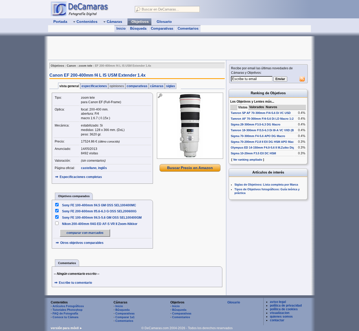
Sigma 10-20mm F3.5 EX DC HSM (253, 153)
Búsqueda (138, 28)
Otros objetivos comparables (82, 243)
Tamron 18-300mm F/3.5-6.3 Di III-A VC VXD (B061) (265, 130)
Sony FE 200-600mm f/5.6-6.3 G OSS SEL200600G (99, 211)
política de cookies (284, 309)
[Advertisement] (143, 48)
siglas (170, 86)
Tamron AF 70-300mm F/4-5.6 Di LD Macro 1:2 (262, 118)
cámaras (156, 86)
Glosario (233, 302)
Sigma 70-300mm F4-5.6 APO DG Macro (258, 136)
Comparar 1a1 (125, 317)
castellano (88, 168)
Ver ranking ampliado (247, 159)
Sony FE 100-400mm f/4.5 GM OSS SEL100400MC (99, 205)
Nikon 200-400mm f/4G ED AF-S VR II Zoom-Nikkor (99, 224)
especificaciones (94, 86)
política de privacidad (286, 305)
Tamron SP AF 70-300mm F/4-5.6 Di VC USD (261, 112)
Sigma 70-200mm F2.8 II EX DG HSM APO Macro (263, 141)
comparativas (137, 86)
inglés (102, 168)
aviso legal (278, 302)
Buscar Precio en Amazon (190, 168)
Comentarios (188, 28)
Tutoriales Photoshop (68, 309)
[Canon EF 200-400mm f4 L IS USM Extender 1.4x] (190, 126)
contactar (277, 320)
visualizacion (279, 313)
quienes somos (281, 316)
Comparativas (162, 28)
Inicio (121, 28)
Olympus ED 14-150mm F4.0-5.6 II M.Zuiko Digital (265, 147)
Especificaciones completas (81, 177)
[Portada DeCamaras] (90, 9)
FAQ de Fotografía (65, 313)
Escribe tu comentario (75, 283)
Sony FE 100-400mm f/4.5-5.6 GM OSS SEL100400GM (102, 217)
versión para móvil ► (67, 328)
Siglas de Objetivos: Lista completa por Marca (266, 184)
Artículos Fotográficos (68, 306)
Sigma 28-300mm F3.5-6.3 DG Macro (255, 124)
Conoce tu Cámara (65, 317)
